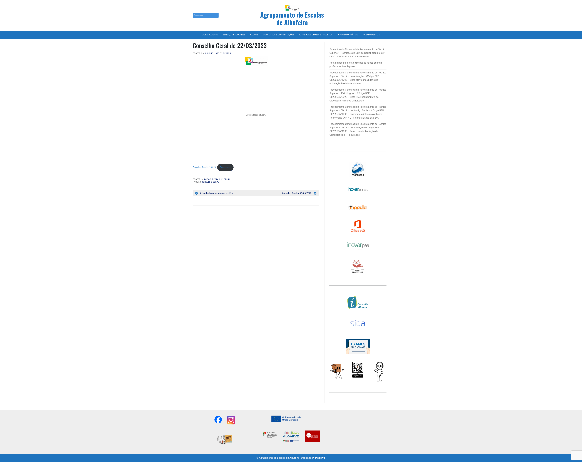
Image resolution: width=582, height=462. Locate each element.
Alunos (254, 34)
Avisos (207, 179)
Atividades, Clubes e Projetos (316, 34)
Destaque (217, 179)
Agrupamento (210, 34)
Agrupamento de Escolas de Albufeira (292, 18)
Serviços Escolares (234, 34)
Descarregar (225, 167)
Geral (227, 179)
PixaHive (320, 457)
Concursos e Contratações (278, 34)
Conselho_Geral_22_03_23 (204, 167)
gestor (227, 53)
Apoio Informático (348, 34)
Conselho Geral (210, 182)
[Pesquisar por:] (206, 15)
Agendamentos (371, 34)
